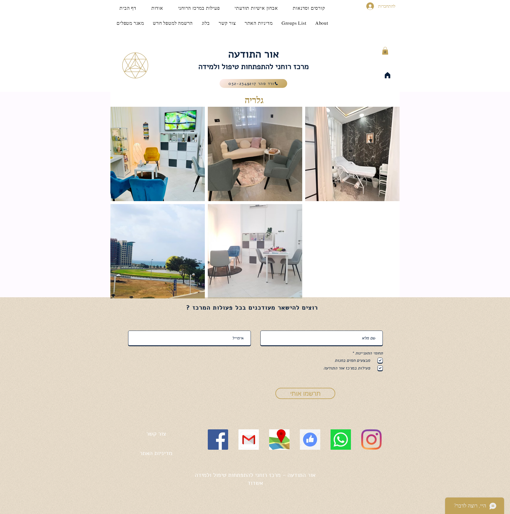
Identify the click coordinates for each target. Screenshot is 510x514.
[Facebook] (218, 439)
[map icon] (279, 439)
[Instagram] (371, 439)
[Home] (387, 75)
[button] (385, 51)
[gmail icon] (248, 439)
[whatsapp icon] (341, 439)
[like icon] (310, 439)
